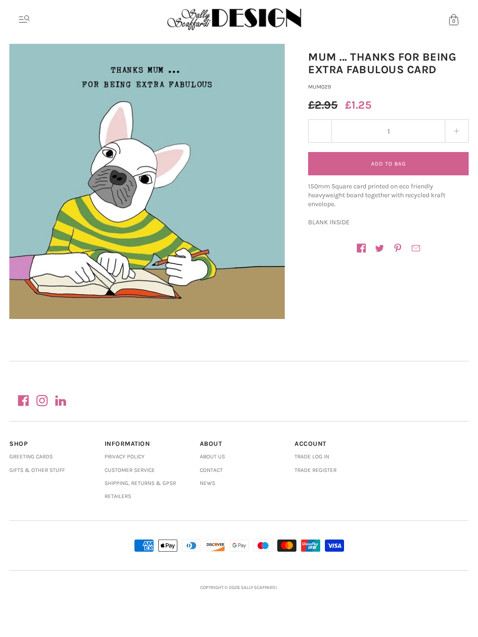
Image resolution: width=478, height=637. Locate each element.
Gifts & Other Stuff (37, 470)
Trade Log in (312, 456)
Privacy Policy (125, 456)
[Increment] (457, 131)
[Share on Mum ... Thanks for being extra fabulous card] (361, 248)
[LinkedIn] (60, 400)
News (207, 483)
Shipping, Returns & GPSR (140, 483)
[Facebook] (23, 400)
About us (212, 456)
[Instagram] (42, 400)
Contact (211, 470)
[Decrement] (319, 131)
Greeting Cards (31, 456)
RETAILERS (118, 496)
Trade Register (316, 470)
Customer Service (130, 470)
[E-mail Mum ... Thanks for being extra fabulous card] (416, 248)
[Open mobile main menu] (24, 19)
